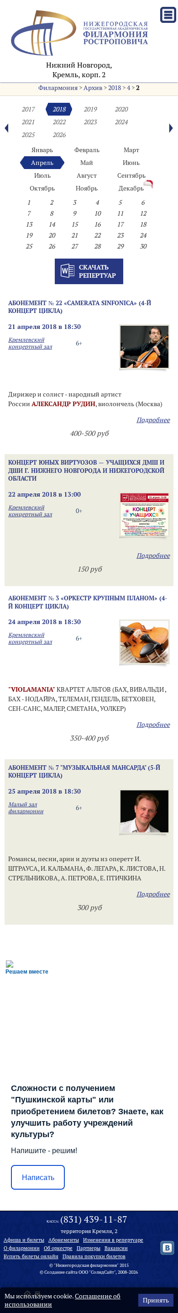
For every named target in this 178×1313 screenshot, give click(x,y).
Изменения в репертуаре (113, 1240)
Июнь (131, 163)
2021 (27, 122)
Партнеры (88, 1248)
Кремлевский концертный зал (30, 343)
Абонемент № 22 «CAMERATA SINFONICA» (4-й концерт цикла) (79, 307)
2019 (90, 109)
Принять (156, 1300)
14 (51, 224)
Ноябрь (87, 188)
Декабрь (131, 188)
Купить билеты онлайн (31, 1256)
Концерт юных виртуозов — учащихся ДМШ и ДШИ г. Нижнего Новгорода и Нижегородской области (86, 470)
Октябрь (42, 188)
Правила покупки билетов (94, 1256)
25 (29, 246)
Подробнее (153, 420)
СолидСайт (102, 1272)
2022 (58, 122)
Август (87, 175)
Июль (42, 175)
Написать (38, 1177)
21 (74, 235)
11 (120, 213)
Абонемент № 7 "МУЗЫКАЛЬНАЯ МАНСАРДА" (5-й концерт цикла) (84, 771)
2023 (90, 122)
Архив (93, 88)
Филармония (58, 88)
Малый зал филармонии (25, 807)
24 (143, 235)
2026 (58, 135)
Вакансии (116, 1248)
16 (97, 224)
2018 (114, 88)
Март (131, 150)
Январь (42, 150)
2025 (27, 135)
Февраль (86, 150)
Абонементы (63, 1240)
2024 (121, 122)
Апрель (42, 163)
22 (97, 235)
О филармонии (22, 1248)
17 (120, 224)
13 (29, 224)
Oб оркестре (58, 1248)
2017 (27, 109)
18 (143, 224)
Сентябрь (131, 175)
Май (86, 163)
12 (143, 213)
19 (29, 235)
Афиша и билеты (24, 1240)
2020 (121, 109)
